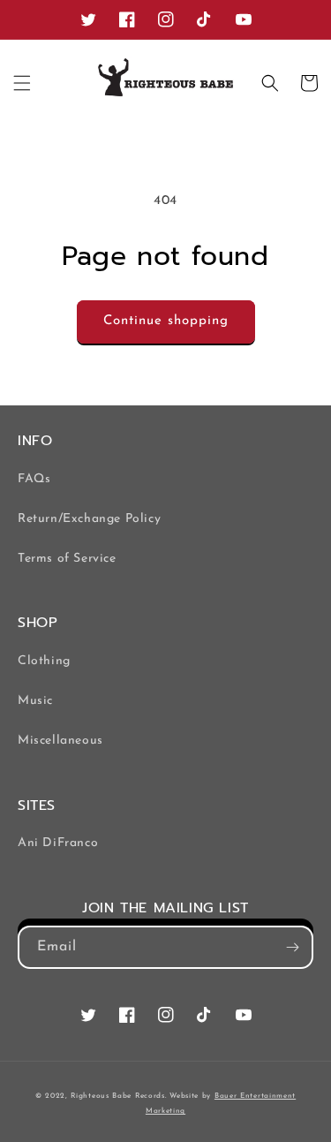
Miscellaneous (60, 740)
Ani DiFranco (58, 843)
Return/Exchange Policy (89, 519)
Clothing (44, 661)
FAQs (34, 479)
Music (35, 700)
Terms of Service (67, 558)
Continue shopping (166, 321)
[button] (22, 83)
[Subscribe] (292, 947)
